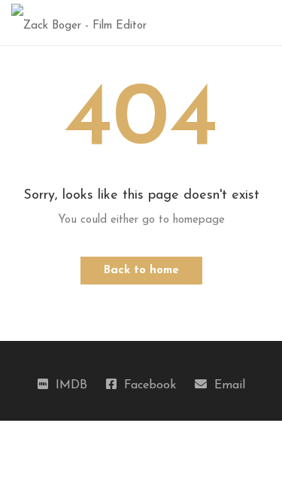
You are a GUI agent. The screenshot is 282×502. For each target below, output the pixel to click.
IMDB (71, 385)
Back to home (141, 270)
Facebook (150, 385)
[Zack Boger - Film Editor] (79, 22)
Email (229, 385)
